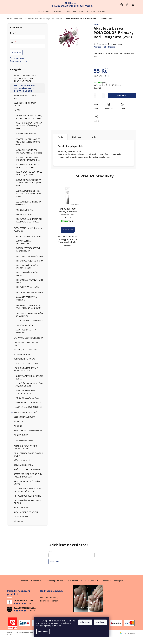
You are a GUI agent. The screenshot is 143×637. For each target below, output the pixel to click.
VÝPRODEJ (18, 521)
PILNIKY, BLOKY (21, 435)
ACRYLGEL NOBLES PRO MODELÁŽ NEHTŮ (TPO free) (29, 151)
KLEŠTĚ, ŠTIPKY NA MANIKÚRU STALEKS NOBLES (29, 384)
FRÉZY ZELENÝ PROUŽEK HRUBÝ (27, 274)
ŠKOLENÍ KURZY (21, 516)
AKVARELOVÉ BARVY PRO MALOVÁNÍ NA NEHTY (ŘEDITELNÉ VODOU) (25, 78)
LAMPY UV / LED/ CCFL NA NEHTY (28, 338)
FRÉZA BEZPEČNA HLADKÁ (27, 287)
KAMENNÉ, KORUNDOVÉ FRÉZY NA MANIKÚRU (29, 314)
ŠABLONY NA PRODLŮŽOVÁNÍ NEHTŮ (27, 482)
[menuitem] (43, 11)
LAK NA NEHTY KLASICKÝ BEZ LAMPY (26, 343)
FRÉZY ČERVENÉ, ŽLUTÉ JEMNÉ (29, 256)
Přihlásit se (16, 52)
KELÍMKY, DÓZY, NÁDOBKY (26, 350)
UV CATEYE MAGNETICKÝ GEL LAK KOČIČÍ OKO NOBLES (29, 220)
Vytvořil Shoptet (129, 633)
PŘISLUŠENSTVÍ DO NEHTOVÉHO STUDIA (28, 454)
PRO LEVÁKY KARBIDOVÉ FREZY (29, 292)
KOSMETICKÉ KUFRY (23, 354)
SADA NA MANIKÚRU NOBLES (28, 407)
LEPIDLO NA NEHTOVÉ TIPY (26, 363)
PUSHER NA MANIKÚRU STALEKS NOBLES (25, 392)
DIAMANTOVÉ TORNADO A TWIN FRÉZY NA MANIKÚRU (28, 306)
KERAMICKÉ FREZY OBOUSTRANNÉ (23, 242)
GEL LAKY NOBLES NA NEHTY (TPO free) (28, 203)
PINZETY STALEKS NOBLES (27, 398)
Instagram (118, 580)
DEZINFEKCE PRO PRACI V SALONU (25, 104)
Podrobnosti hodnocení (104, 47)
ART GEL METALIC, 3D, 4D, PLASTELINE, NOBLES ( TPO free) (28, 194)
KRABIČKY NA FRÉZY (24, 325)
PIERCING (18, 426)
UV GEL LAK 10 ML (24, 214)
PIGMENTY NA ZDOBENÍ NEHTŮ (28, 430)
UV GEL (17, 110)
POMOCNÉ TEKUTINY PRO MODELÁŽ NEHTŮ (25, 447)
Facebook (106, 580)
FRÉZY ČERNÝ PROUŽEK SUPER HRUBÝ (30, 281)
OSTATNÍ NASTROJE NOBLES (28, 402)
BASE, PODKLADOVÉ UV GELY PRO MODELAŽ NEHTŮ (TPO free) (28, 126)
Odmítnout (85, 622)
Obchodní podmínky (49, 597)
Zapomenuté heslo (18, 61)
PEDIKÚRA (18, 421)
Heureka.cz (36, 580)
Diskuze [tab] (95, 137)
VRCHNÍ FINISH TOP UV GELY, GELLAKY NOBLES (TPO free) (28, 117)
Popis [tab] (60, 137)
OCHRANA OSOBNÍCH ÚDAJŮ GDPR (82, 580)
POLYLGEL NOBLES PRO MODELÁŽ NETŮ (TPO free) (28, 158)
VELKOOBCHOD (21, 507)
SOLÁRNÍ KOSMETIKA (23, 465)
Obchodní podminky (54, 580)
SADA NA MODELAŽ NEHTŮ (26, 512)
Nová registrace (17, 58)
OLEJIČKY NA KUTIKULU (24, 417)
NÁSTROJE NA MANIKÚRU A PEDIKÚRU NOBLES (26, 369)
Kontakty (24, 580)
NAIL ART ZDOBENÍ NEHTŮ (25, 412)
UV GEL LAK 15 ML (24, 210)
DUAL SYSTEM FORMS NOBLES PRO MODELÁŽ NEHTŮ (27, 490)
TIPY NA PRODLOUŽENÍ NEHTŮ (27, 496)
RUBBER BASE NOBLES (26, 134)
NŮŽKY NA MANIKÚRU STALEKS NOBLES (29, 377)
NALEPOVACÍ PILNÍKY (25, 440)
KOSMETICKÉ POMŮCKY (24, 359)
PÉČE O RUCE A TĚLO (23, 460)
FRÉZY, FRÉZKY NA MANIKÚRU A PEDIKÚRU (28, 229)
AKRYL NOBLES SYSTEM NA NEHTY (26, 97)
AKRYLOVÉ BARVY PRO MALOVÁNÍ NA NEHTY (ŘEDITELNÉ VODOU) (24, 88)
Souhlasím (100, 622)
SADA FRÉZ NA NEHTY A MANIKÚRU (25, 331)
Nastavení (43, 631)
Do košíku (123, 96)
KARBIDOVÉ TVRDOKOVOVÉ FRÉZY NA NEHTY (27, 249)
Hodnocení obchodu (49, 601)
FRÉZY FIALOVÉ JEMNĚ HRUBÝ (29, 261)
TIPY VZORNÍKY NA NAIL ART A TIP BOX (27, 501)
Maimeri (97, 24)
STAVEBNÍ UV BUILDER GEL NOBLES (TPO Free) (28, 166)
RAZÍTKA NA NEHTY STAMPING (27, 469)
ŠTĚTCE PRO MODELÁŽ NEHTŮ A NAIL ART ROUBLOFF (28, 475)
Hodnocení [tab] (77, 137)
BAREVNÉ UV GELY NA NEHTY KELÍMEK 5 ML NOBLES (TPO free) (28, 183)
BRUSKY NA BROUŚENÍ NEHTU (28, 236)
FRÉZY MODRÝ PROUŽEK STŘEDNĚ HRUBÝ (27, 266)
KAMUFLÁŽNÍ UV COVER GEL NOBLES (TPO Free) (29, 173)
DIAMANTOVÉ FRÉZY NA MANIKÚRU (26, 298)
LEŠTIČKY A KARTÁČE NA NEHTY (29, 320)
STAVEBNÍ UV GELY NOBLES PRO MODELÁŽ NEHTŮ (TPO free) (28, 142)
